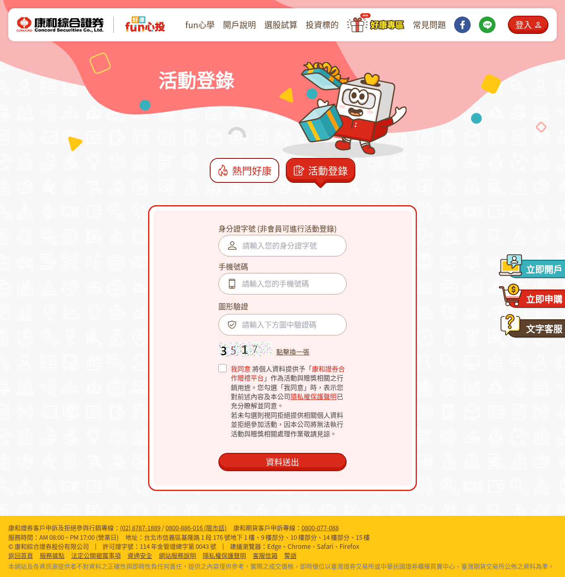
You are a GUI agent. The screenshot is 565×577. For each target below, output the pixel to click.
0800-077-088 (320, 527)
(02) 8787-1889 (140, 527)
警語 (290, 556)
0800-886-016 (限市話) (196, 527)
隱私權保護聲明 (313, 396)
